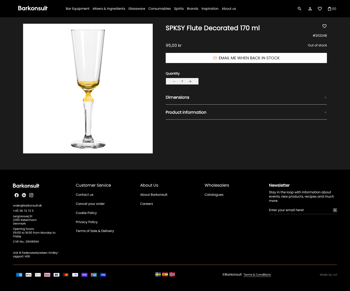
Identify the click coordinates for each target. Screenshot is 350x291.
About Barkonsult (154, 195)
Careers (146, 204)
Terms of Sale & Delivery (95, 231)
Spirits (179, 8)
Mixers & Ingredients (109, 8)
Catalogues (214, 195)
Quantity (173, 73)
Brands (192, 8)
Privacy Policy (87, 222)
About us (229, 8)
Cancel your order (90, 204)
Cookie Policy (86, 213)
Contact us (84, 195)
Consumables (159, 8)
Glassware (136, 8)
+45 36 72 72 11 (23, 211)
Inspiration (210, 8)
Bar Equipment (78, 8)
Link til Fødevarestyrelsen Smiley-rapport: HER (36, 254)
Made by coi (328, 274)
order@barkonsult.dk (27, 205)
